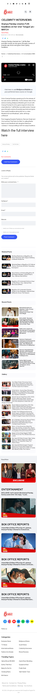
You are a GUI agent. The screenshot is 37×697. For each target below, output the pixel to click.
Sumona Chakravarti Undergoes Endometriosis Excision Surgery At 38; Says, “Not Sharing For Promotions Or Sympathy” (27, 342)
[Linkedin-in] (27, 621)
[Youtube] (14, 621)
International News (7, 648)
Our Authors (28, 686)
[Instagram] (9, 621)
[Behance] (18, 626)
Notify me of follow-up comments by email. (13, 228)
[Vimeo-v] (23, 621)
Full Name (4, 201)
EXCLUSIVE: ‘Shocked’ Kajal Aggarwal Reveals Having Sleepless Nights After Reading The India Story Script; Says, (26, 321)
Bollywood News (24, 641)
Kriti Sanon (4, 675)
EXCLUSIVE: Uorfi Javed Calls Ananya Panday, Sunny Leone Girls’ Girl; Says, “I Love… (17, 494)
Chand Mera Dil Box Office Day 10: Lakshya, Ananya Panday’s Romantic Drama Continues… (17, 564)
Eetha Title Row (6, 665)
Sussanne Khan (24, 665)
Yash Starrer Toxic (24, 672)
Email (3, 210)
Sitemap (20, 686)
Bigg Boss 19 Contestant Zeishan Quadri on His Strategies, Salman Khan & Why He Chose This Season (23, 291)
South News (23, 645)
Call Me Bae (16, 144)
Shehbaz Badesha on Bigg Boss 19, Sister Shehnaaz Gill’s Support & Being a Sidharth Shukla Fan (23, 257)
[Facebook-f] (5, 621)
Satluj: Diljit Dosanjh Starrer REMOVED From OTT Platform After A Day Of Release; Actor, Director (27, 363)
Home (3, 54)
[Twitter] (18, 621)
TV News (4, 645)
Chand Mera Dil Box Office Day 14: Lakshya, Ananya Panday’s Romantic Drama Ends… (16, 529)
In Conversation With (28, 54)
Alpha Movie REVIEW (8, 661)
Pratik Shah (22, 668)
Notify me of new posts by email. (11, 232)
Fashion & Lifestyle (7, 652)
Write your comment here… (9, 182)
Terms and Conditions (9, 686)
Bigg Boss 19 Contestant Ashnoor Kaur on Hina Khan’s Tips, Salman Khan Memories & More (23, 282)
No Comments (19, 35)
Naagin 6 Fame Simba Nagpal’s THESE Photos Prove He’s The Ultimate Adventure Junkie (23, 434)
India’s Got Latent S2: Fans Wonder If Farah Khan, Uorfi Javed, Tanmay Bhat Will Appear (27, 331)
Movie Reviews (23, 652)
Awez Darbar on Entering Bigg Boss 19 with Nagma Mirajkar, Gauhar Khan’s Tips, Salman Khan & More (23, 274)
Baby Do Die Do (6, 668)
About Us (5, 683)
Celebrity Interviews (13, 54)
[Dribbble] (32, 621)
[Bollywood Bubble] (8, 11)
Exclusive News (6, 641)
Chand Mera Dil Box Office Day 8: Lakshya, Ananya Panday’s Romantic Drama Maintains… (17, 598)
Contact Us (13, 683)
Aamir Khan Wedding (25, 661)
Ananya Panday (6, 144)
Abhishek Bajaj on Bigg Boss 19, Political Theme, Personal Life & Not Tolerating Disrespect (23, 266)
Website (3, 219)
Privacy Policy (22, 683)
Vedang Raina (5, 672)
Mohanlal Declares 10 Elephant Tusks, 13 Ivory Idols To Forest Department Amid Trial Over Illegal (26, 310)
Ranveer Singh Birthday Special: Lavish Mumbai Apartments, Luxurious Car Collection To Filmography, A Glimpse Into (27, 352)
